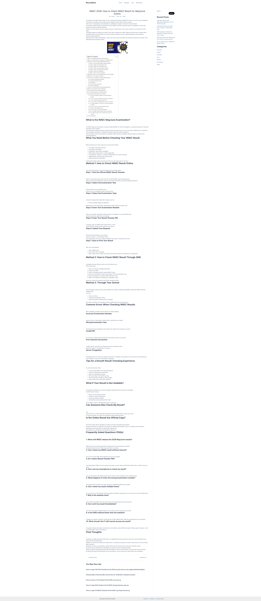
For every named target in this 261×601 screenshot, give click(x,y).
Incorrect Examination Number (97, 79)
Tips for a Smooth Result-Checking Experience (99, 87)
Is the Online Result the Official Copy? (97, 92)
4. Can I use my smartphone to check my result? (102, 101)
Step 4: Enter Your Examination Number (99, 68)
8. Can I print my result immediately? (99, 109)
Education (126, 2)
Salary (158, 64)
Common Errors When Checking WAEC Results (99, 77)
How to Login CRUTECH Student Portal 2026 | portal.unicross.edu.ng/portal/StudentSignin (115, 569)
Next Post (143, 557)
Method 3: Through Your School (95, 76)
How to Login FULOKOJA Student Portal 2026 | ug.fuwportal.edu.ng (108, 590)
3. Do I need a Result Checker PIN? (98, 100)
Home (120, 2)
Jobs (132, 2)
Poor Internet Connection (96, 84)
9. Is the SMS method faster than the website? (101, 111)
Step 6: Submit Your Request (96, 71)
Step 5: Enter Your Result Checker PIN (99, 69)
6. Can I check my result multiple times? (100, 106)
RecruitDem (91, 3)
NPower (159, 59)
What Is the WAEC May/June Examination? (98, 58)
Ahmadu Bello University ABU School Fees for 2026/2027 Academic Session (110, 575)
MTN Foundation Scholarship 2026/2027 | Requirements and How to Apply (165, 33)
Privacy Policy (160, 598)
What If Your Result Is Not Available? (97, 88)
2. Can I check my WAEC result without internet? (102, 98)
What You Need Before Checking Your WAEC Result (100, 60)
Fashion (159, 52)
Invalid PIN (92, 82)
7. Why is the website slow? (96, 108)
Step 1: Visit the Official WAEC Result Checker (100, 63)
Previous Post (92, 557)
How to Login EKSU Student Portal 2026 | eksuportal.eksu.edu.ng (107, 585)
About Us (146, 598)
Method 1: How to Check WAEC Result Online (99, 61)
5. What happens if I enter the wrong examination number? (102, 104)
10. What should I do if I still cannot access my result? (101, 113)
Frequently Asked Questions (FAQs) (97, 93)
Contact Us (152, 598)
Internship (159, 54)
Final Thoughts (92, 115)
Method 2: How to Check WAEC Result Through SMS (100, 74)
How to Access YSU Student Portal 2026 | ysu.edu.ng (103, 580)
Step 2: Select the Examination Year (98, 64)
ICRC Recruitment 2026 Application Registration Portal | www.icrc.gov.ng (165, 22)
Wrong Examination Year (95, 80)
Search (158, 11)
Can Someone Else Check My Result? (97, 90)
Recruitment (139, 2)
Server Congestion (94, 85)
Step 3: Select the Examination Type (98, 66)
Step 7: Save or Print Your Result (97, 72)
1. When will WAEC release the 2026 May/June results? (100, 96)
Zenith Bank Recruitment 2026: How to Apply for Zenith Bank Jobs (165, 27)
